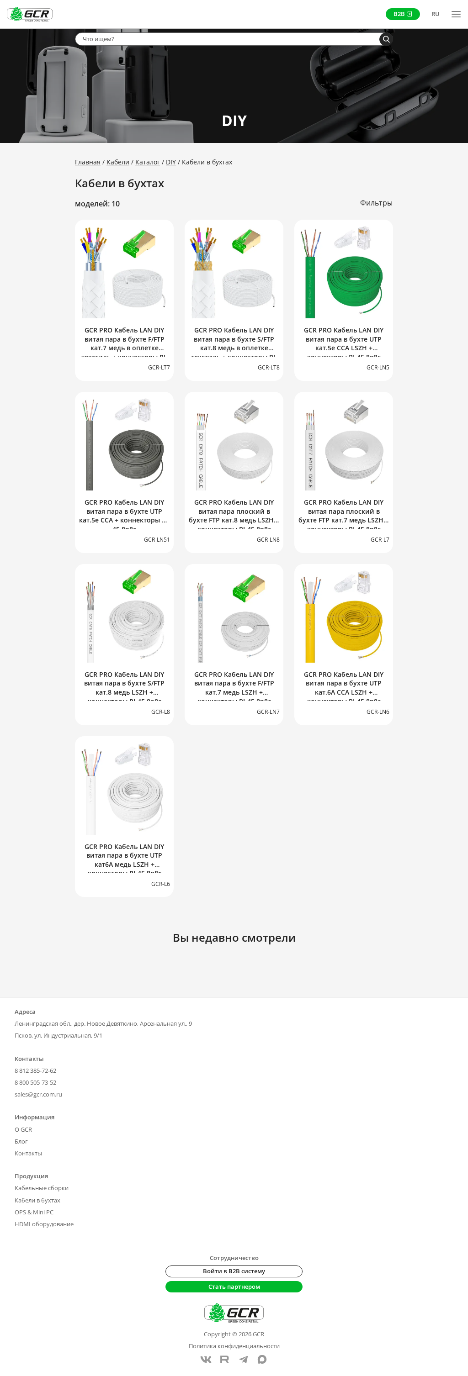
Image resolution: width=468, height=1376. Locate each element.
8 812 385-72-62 (35, 1070)
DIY (171, 162)
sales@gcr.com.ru (38, 1094)
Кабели (117, 162)
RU (435, 14)
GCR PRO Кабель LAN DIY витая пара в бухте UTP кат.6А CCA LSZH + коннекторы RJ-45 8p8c (343, 688)
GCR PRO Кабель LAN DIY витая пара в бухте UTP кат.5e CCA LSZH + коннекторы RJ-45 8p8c (343, 343)
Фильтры (376, 203)
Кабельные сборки (42, 1188)
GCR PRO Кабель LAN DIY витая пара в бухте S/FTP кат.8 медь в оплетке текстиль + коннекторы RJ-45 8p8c (234, 348)
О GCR (23, 1129)
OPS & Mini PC (34, 1212)
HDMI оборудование (44, 1224)
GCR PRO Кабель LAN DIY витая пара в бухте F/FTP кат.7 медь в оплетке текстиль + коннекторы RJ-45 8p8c (124, 348)
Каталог (147, 162)
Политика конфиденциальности (234, 1346)
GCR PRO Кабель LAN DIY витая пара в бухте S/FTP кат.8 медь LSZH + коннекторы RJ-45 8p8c (124, 688)
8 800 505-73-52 (35, 1082)
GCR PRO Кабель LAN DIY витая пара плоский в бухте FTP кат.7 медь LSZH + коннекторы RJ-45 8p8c (343, 515)
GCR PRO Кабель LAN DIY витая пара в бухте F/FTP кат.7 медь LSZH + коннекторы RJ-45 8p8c (234, 688)
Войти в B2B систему (234, 1271)
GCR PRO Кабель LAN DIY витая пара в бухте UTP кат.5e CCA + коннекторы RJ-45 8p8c (124, 515)
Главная (88, 162)
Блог (21, 1141)
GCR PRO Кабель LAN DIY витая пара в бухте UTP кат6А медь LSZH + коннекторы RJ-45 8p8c (124, 860)
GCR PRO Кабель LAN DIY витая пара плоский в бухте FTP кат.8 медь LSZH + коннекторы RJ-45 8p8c (234, 515)
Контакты (28, 1153)
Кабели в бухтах (37, 1200)
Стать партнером (234, 1286)
